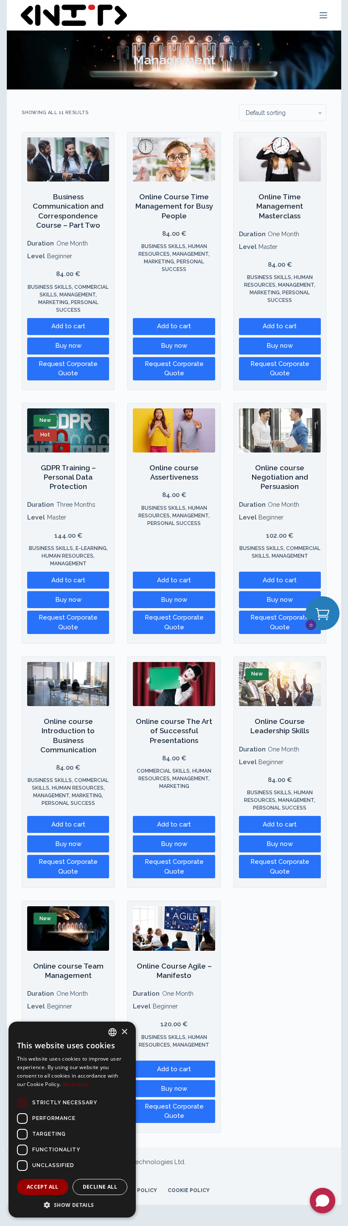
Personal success (174, 523)
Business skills (50, 287)
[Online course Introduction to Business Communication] (68, 684)
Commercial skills (163, 771)
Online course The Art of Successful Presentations (174, 730)
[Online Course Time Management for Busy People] (174, 159)
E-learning (91, 548)
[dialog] (72, 1120)
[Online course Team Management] (68, 928)
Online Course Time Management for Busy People (174, 206)
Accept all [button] (43, 1186)
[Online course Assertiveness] (174, 430)
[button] (72, 1205)
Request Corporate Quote (68, 368)
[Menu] (323, 15)
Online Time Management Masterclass (279, 206)
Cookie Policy (189, 1190)
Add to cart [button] (68, 326)
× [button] (124, 1032)
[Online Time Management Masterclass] (280, 159)
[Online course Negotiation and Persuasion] (280, 430)
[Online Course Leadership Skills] (280, 684)
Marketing (53, 302)
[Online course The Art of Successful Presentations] (174, 684)
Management (77, 295)
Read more (76, 1084)
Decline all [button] (100, 1186)
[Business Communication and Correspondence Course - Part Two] (68, 159)
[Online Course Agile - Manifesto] (174, 928)
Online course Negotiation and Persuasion (280, 477)
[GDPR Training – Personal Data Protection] (68, 430)
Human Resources (67, 556)
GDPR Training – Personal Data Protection (68, 477)
